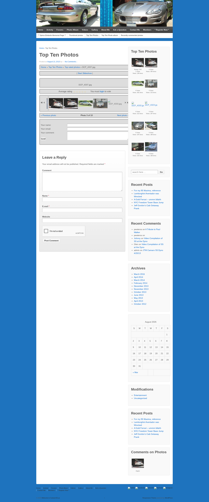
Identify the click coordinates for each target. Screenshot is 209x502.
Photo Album (72, 30)
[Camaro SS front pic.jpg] (151, 83)
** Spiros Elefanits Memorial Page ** (52, 35)
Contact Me (135, 30)
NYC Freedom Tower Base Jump (149, 202)
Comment (46, 170)
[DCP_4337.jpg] (138, 83)
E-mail (45, 206)
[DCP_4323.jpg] (151, 104)
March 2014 (139, 280)
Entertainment (140, 395)
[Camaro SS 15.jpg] (138, 147)
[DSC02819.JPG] (138, 62)
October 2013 (140, 292)
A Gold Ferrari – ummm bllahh (147, 199)
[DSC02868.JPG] (151, 147)
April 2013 (138, 301)
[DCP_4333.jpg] (138, 104)
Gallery (95, 30)
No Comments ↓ (71, 62)
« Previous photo (48, 115)
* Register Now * (162, 30)
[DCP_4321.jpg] (151, 126)
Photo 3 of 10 (87, 115)
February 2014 (140, 283)
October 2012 (140, 304)
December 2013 (141, 286)
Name (45, 196)
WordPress (169, 498)
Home (40, 30)
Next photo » (123, 115)
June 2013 (138, 295)
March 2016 (139, 274)
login (102, 91)
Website (46, 217)
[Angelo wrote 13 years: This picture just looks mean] (138, 463)
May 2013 (138, 298)
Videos (85, 30)
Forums (59, 30)
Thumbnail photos (76, 35)
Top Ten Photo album (110, 35)
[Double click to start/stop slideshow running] (56, 103)
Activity (49, 30)
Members (147, 30)
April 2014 (138, 277)
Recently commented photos (132, 35)
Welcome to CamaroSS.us (50, 498)
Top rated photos (72, 67)
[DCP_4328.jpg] (138, 126)
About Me (105, 30)
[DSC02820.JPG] (151, 62)
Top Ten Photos (92, 35)
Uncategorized (140, 398)
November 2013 (141, 289)
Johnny (137, 238)
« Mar (135, 372)
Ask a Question (119, 30)
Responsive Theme (149, 498)
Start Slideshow (85, 73)
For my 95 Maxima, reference (147, 190)
